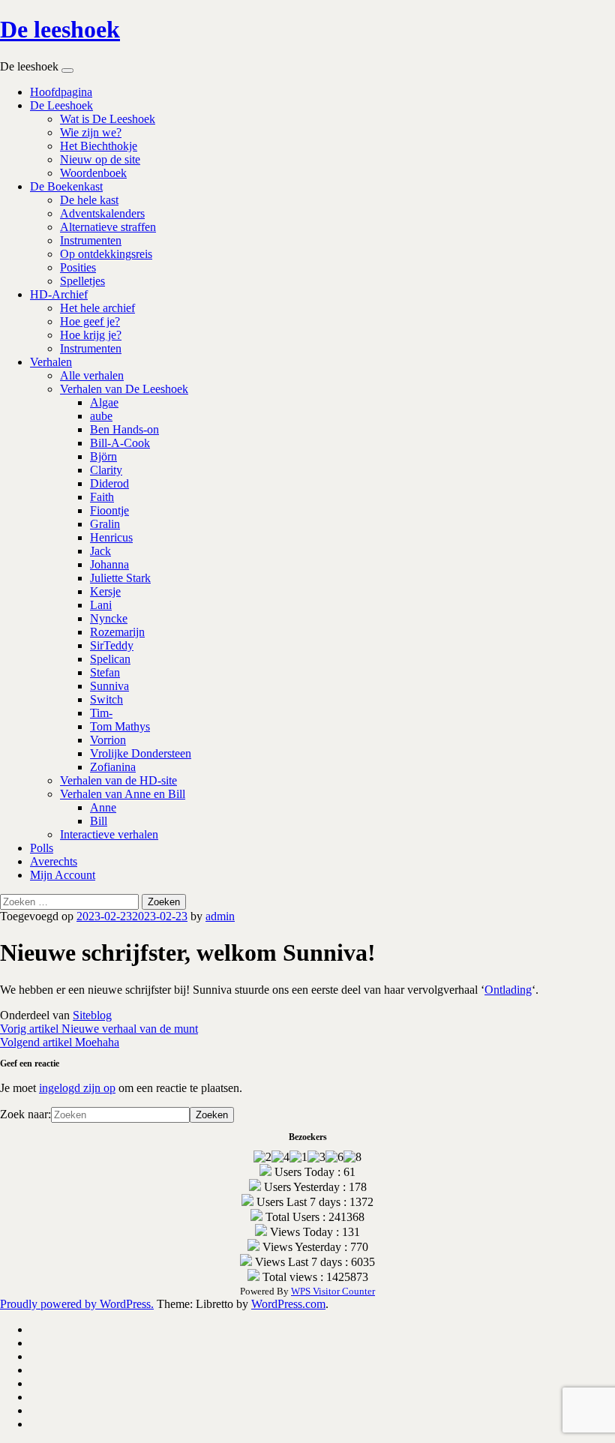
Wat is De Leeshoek (107, 118)
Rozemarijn (117, 632)
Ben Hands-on (124, 429)
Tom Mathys (120, 726)
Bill (98, 820)
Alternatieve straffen (108, 226)
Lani (101, 604)
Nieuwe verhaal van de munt (99, 1028)
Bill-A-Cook (120, 442)
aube (101, 416)
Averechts (53, 861)
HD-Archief (59, 294)
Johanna (109, 564)
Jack (100, 550)
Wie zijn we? (91, 132)
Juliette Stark (120, 578)
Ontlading (508, 989)
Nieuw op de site (100, 159)
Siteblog (92, 1015)
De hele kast (89, 200)
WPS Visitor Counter (333, 1291)
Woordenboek (93, 172)
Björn (103, 456)
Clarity (106, 470)
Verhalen (51, 362)
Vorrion (108, 740)
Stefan (105, 672)
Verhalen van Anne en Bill (122, 794)
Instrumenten (91, 240)
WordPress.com (288, 1304)
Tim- (101, 712)
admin (220, 916)
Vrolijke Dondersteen (140, 753)
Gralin (105, 524)
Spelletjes (82, 280)
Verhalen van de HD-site (118, 780)
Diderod (109, 483)
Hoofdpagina (61, 92)
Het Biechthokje (98, 146)
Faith (102, 496)
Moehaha (59, 1042)
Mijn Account (62, 874)
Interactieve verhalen (109, 834)
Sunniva (109, 686)
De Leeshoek (61, 105)
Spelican (110, 658)
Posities (78, 267)
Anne (103, 807)
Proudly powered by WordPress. (77, 1304)
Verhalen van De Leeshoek (124, 388)
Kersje (105, 591)
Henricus (111, 537)
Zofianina (113, 766)
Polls (41, 848)
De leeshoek (60, 29)
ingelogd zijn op (77, 1088)
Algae (104, 402)
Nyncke (109, 618)
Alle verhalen (92, 375)
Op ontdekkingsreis (106, 254)
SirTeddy (112, 645)
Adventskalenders (102, 213)
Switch (106, 699)
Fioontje (109, 510)
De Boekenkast (66, 186)
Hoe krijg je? (91, 334)
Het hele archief (97, 308)
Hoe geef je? (90, 321)
